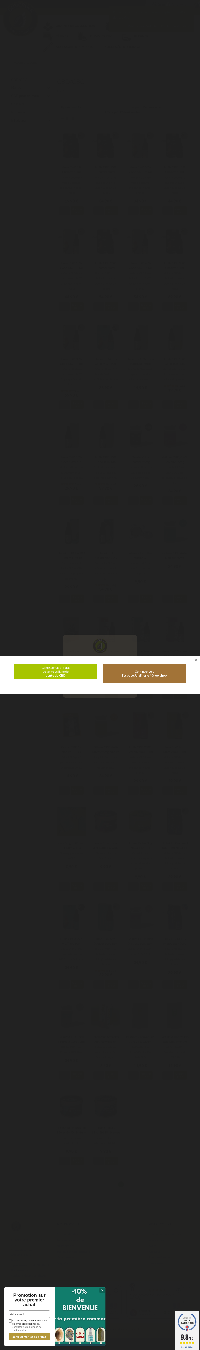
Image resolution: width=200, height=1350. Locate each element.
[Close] (195, 660)
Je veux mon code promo (29, 1336)
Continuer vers (144, 673)
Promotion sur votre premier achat (29, 1300)
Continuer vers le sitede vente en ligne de (56, 671)
